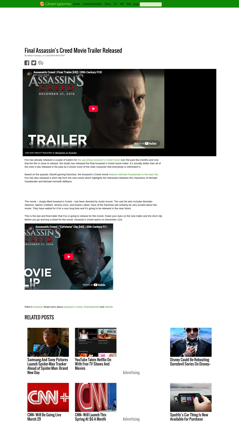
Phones (108, 4)
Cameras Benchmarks (92, 4)
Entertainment (91, 307)
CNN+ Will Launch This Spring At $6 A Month (90, 417)
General (37, 307)
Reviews (76, 4)
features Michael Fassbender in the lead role (133, 174)
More (129, 4)
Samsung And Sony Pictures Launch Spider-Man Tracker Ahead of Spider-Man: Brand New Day (47, 366)
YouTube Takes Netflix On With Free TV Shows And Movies (93, 364)
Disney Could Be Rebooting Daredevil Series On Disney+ (190, 362)
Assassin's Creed (72, 307)
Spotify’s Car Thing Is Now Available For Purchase (189, 417)
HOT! (122, 4)
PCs (115, 4)
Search (136, 4)
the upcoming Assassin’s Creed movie (99, 160)
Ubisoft (109, 307)
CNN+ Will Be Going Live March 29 (44, 417)
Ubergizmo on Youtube (66, 153)
